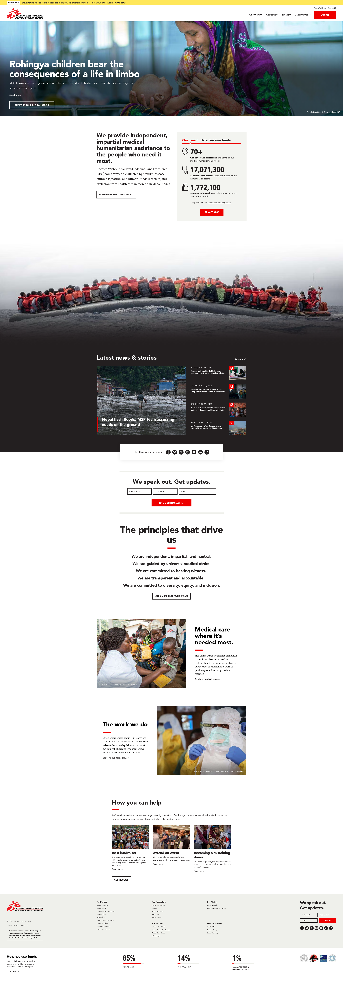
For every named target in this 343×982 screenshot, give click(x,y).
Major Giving (101, 917)
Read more (15, 95)
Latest (285, 14)
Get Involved (301, 14)
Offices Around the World (216, 908)
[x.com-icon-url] (181, 452)
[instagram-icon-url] (187, 452)
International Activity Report (219, 202)
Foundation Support (104, 926)
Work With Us (320, 8)
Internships (156, 936)
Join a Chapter (157, 917)
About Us (271, 14)
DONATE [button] (325, 14)
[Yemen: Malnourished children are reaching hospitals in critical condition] (218, 373)
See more (240, 358)
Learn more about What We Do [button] (116, 194)
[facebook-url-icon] (168, 452)
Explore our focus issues (116, 757)
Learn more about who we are (172, 596)
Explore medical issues (207, 679)
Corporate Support (103, 929)
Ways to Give (101, 914)
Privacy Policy (212, 930)
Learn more (12, 971)
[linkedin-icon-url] (200, 452)
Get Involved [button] (121, 879)
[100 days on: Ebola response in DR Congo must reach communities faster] (218, 391)
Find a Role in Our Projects (161, 930)
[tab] (190, 140)
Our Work (254, 14)
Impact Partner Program (105, 920)
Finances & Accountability (106, 911)
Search (331, 8)
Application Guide (158, 933)
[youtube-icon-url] (194, 452)
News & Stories (212, 905)
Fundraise (155, 908)
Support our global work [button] (32, 105)
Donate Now (212, 212)
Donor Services (102, 905)
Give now (120, 2)
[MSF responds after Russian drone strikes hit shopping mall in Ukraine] (218, 428)
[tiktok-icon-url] (206, 452)
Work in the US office (159, 927)
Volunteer (155, 914)
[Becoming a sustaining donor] (212, 848)
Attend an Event (158, 911)
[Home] (48, 13)
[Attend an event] (171, 845)
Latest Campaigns (158, 905)
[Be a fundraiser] (130, 848)
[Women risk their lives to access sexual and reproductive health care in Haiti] (218, 410)
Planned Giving (102, 923)
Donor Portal (101, 908)
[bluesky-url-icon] (174, 452)
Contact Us (211, 927)
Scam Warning (212, 933)
